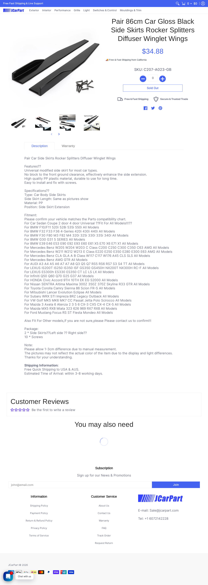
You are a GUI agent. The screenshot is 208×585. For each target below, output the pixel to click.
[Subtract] (143, 79)
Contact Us (104, 513)
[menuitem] (178, 3)
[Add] (162, 79)
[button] (190, 3)
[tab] (39, 146)
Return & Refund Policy (39, 520)
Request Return (104, 543)
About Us (104, 505)
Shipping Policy (39, 505)
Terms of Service (39, 535)
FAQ (104, 528)
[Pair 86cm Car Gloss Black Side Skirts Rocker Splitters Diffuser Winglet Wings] (18, 123)
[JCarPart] (13, 10)
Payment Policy (39, 513)
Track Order (104, 535)
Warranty (104, 520)
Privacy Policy (39, 528)
